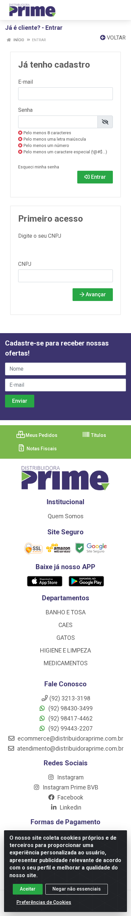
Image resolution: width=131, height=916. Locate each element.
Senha (25, 110)
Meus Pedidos (41, 435)
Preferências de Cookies (43, 902)
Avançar (95, 294)
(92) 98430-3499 (70, 708)
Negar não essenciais (76, 889)
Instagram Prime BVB (69, 787)
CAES (65, 625)
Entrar (98, 177)
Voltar (115, 37)
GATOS (65, 637)
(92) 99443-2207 (70, 728)
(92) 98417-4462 (70, 718)
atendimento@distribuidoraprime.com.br (70, 748)
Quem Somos (66, 516)
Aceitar (28, 889)
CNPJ (24, 264)
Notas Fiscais (41, 448)
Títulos (98, 435)
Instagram (70, 777)
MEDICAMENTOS (66, 663)
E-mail (25, 82)
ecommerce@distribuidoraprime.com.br (69, 738)
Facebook (69, 797)
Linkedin (69, 807)
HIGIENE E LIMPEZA (65, 650)
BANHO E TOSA (66, 612)
